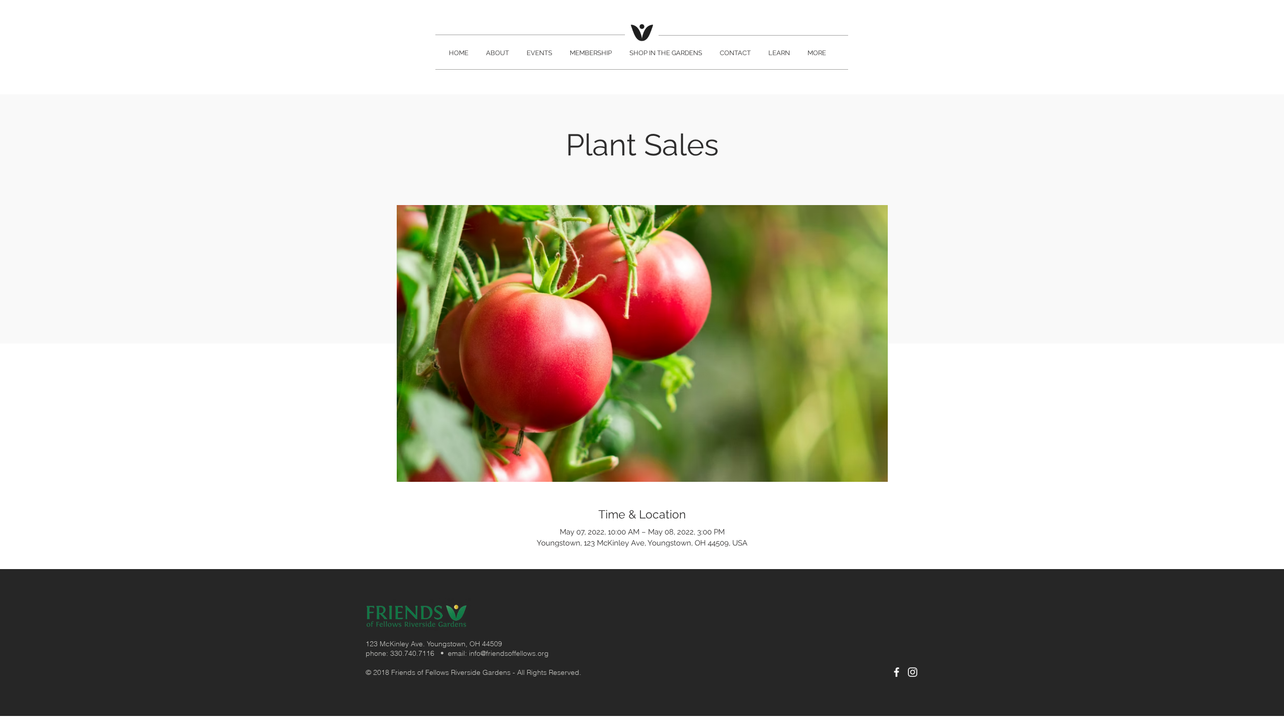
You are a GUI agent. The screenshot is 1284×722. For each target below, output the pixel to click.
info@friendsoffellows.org (509, 653)
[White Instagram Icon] (912, 672)
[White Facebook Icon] (896, 672)
